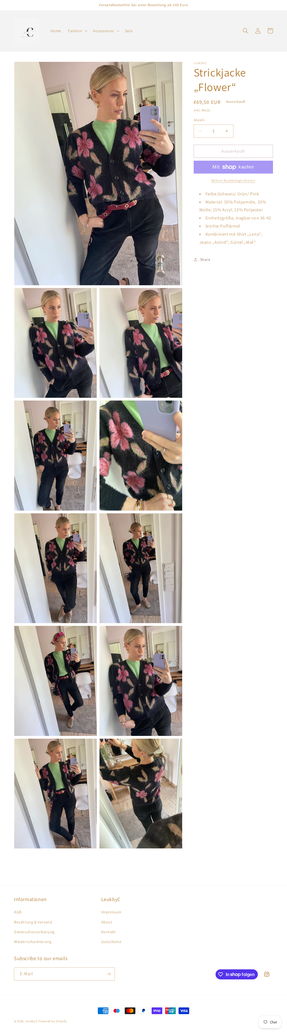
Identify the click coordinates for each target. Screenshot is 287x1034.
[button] (77, 31)
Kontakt (108, 931)
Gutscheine (111, 941)
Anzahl (199, 120)
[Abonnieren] (108, 974)
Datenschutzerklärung (34, 931)
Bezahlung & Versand (33, 922)
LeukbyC (32, 1021)
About (106, 922)
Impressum (111, 911)
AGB (18, 911)
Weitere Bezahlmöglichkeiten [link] (233, 180)
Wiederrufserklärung (32, 941)
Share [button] (205, 259)
